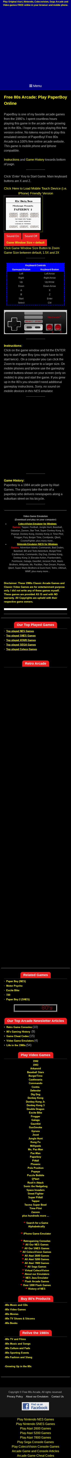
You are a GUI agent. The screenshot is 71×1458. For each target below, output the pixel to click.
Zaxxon (35, 1212)
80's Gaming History (18, 1031)
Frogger (35, 1116)
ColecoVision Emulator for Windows (37, 523)
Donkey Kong (35, 1098)
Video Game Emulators (20, 1040)
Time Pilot (36, 1208)
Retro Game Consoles (19, 1027)
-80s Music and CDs (16, 1305)
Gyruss (35, 1131)
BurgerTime (35, 1075)
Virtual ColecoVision (37, 1270)
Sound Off (31, 236)
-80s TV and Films (15, 1339)
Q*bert (35, 1178)
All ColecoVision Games (37, 1252)
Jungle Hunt (35, 1138)
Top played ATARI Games (21, 640)
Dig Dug (35, 1094)
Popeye (35, 1171)
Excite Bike (12, 990)
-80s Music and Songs (17, 1343)
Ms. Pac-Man (35, 1149)
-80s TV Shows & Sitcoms (20, 1318)
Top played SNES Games (21, 635)
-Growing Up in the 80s (18, 1366)
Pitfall (35, 1160)
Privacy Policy (15, 1396)
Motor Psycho (14, 985)
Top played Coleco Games (21, 649)
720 (8, 994)
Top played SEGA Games (21, 644)
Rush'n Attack (35, 1182)
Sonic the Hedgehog (36, 1186)
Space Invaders (35, 1190)
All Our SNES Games (36, 1248)
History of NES (36, 1288)
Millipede (35, 1145)
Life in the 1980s (16, 1045)
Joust (35, 1134)
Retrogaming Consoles (36, 1241)
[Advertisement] (35, 45)
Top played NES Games (20, 631)
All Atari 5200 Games (37, 1259)
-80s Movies (11, 1314)
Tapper (36, 1201)
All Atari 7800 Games (37, 1263)
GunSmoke (35, 1127)
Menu (37, 86)
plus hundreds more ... (35, 1215)
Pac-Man (35, 1153)
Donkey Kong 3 (35, 1105)
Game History (35, 159)
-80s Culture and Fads (17, 1348)
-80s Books (11, 1323)
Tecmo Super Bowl (35, 1204)
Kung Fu (35, 1142)
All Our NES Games (36, 1244)
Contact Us (57, 1396)
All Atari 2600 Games (37, 1255)
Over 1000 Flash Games (37, 1285)
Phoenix (35, 1164)
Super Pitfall (35, 1197)
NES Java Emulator (37, 1277)
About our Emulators (37, 1274)
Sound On (12, 236)
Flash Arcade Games (37, 1281)
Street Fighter (36, 1193)
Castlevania (35, 1079)
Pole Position (36, 1168)
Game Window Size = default (25, 242)
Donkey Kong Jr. (35, 1101)
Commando (35, 1083)
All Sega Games (36, 1266)
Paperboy (35, 1156)
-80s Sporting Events (17, 1352)
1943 (35, 1064)
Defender (35, 1090)
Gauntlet (36, 1123)
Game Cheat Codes (17, 1036)
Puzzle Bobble (35, 1175)
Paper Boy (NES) (16, 981)
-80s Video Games (15, 1309)
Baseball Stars (35, 1072)
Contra (35, 1087)
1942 (35, 1061)
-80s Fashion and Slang (18, 1357)
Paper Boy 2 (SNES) (18, 999)
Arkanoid (35, 1068)
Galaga (35, 1120)
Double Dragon (35, 1109)
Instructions (11, 159)
